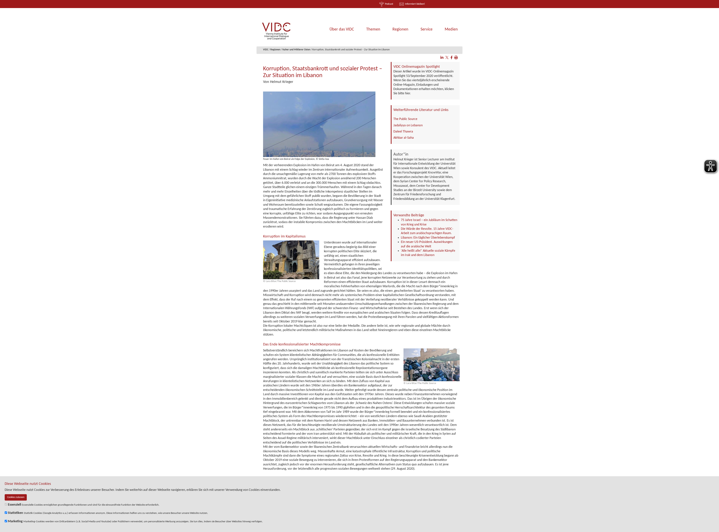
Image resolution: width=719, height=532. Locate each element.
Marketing (15, 521)
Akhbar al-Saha (403, 138)
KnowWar (434, 172)
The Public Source (405, 119)
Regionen (400, 29)
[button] (441, 58)
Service (427, 29)
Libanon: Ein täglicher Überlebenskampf (428, 238)
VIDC (265, 49)
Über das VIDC (342, 29)
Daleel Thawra (403, 131)
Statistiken (15, 513)
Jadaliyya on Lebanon (408, 125)
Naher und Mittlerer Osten (296, 49)
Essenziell (14, 505)
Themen (373, 29)
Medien (451, 29)
